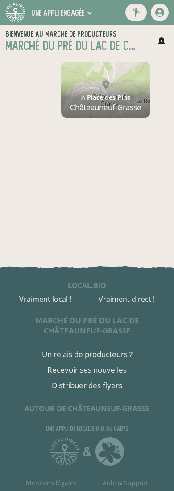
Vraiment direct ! (127, 299)
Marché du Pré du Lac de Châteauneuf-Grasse (87, 325)
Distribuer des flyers (87, 385)
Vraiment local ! (45, 299)
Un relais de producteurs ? (87, 354)
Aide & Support (125, 483)
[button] (63, 12)
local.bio (87, 285)
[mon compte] (160, 12)
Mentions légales (51, 483)
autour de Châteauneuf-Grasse (87, 409)
